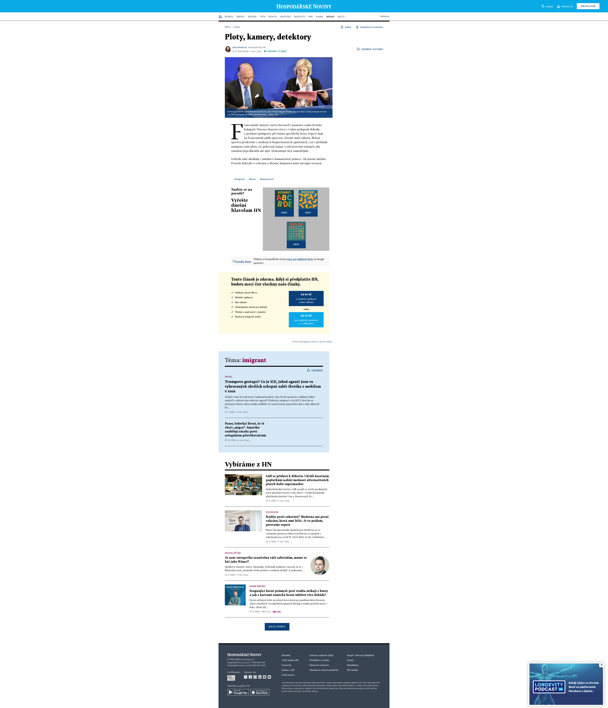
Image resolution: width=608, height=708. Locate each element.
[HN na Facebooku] (250, 677)
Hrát (284, 212)
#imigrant (239, 179)
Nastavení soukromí (319, 665)
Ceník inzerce (288, 675)
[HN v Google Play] (238, 692)
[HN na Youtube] (269, 677)
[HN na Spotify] (264, 677)
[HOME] (220, 17)
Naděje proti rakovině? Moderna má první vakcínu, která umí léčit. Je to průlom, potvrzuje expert (297, 521)
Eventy (350, 660)
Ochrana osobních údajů (321, 655)
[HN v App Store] (259, 692)
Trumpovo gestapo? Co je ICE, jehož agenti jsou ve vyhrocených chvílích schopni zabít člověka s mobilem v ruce (273, 386)
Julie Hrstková (239, 47)
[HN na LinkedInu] (259, 677)
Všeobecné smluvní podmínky (324, 670)
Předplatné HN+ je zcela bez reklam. (316, 341)
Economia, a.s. (247, 659)
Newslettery (353, 665)
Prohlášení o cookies (319, 660)
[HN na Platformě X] (245, 677)
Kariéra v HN (288, 670)
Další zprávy (277, 626)
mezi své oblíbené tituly (300, 259)
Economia (286, 665)
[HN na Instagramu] (255, 677)
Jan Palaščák (233, 553)
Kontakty (286, 655)
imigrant (254, 360)
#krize (252, 179)
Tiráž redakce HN (290, 660)
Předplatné (588, 6)
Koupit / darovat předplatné (360, 655)
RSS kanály (352, 670)
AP (276, 115)
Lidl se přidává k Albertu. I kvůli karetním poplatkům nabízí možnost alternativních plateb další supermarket (297, 480)
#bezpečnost (267, 179)
